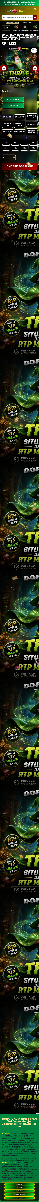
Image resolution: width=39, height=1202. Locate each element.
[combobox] (17, 17)
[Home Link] (14, 11)
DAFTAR (20, 1191)
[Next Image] (35, 68)
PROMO (20, 1184)
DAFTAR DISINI (13, 99)
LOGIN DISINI (13, 106)
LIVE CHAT (20, 1198)
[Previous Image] (4, 68)
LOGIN (20, 1187)
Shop (3, 11)
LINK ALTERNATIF (20, 1194)
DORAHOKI (6, 1133)
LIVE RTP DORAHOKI (19, 166)
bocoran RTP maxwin (10, 1162)
